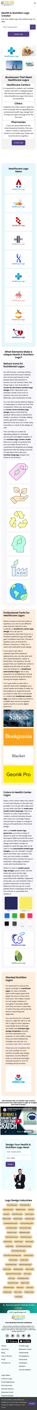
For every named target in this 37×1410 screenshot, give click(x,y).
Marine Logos (7, 1269)
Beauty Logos (7, 1218)
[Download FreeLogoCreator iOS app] (25, 1341)
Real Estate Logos (13, 1283)
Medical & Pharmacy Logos (13, 1274)
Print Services (6, 1385)
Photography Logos (23, 1278)
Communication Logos (26, 1223)
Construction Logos (25, 1228)
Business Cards (25, 1349)
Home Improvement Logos (23, 1246)
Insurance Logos (28, 1255)
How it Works (6, 1356)
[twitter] (18, 1336)
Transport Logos (29, 1292)
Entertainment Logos (12, 1237)
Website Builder (7, 1395)
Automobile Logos (17, 1214)
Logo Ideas (5, 1375)
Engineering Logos (25, 1232)
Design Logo (18, 34)
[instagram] (7, 1336)
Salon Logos (29, 1287)
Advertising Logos (25, 1205)
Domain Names (7, 1389)
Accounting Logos (12, 1205)
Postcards (23, 1359)
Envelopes (23, 1363)
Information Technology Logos (12, 1255)
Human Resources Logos (18, 1251)
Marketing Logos (18, 1269)
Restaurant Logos (9, 1287)
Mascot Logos (29, 1269)
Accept (31, 1403)
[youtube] (23, 1336)
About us (5, 1349)
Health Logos (9, 1246)
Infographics (24, 1356)
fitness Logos (29, 1241)
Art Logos (30, 1209)
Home (3, 1346)
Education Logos (12, 1232)
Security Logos (7, 1292)
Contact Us (5, 1363)
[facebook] (13, 1336)
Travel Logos (18, 1296)
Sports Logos (18, 1292)
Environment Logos (26, 1237)
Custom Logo (6, 1378)
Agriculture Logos (8, 1209)
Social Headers (25, 1370)
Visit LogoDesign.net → (18, 1312)
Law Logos (6, 1214)
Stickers (22, 1366)
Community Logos (11, 1228)
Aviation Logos (29, 1214)
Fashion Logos (8, 1241)
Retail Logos (20, 1287)
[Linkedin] (29, 1336)
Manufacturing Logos (25, 1264)
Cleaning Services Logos (10, 1223)
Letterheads (23, 1352)
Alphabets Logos (20, 1209)
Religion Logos (25, 1283)
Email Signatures (8, 1382)
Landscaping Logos (11, 1264)
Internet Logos (13, 1260)
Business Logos (18, 1218)
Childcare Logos (29, 1218)
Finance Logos (19, 1241)
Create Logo (24, 1346)
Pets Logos (12, 1278)
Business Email (7, 1392)
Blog (3, 1352)
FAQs (3, 1359)
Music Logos (27, 1274)
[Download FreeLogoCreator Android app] (12, 1341)
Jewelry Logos (24, 1260)
